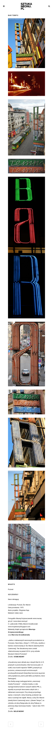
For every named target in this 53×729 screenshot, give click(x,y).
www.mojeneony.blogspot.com (19, 627)
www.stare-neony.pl (20, 621)
